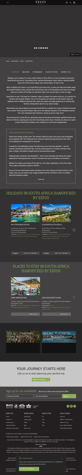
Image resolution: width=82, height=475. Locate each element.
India (43, 422)
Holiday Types (27, 419)
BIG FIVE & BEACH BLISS (20, 224)
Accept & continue (27, 469)
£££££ (51, 305)
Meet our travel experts (66, 419)
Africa (22, 61)
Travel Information (11, 425)
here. (67, 471)
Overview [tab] (15, 72)
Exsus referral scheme (66, 425)
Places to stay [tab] (52, 72)
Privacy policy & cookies (12, 437)
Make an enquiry (39, 379)
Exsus (41, 2)
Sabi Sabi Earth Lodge (51, 298)
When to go (27, 428)
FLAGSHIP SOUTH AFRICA (52, 224)
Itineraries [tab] (37, 72)
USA (43, 425)
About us (62, 416)
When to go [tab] (66, 72)
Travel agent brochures (66, 428)
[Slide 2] (36, 48)
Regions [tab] (25, 72)
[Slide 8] (47, 48)
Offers (25, 422)
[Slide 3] (38, 48)
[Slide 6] (43, 48)
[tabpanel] (41, 217)
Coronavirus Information (12, 428)
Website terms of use (26, 437)
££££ (21, 303)
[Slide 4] (40, 48)
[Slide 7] (45, 48)
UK (43, 416)
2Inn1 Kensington (19, 298)
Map (72, 54)
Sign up (66, 396)
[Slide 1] (34, 48)
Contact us (9, 419)
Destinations (14, 61)
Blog (25, 425)
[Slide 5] (41, 48)
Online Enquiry (10, 422)
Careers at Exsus (64, 422)
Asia (43, 419)
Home (7, 61)
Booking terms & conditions (41, 437)
